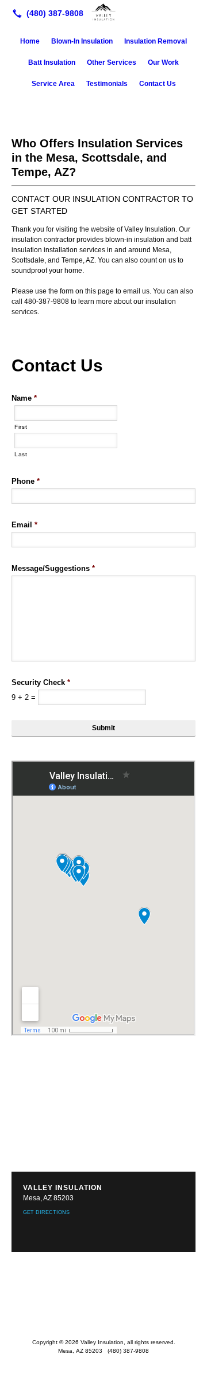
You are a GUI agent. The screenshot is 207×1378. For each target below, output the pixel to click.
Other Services (111, 62)
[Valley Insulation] (103, 12)
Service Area (53, 84)
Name (24, 398)
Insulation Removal (155, 41)
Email (24, 525)
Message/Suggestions (53, 568)
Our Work (163, 62)
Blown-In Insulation (82, 41)
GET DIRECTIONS (46, 1212)
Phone (26, 481)
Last (21, 454)
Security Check (41, 682)
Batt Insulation (51, 62)
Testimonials (107, 84)
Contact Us (157, 84)
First (20, 427)
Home (30, 41)
